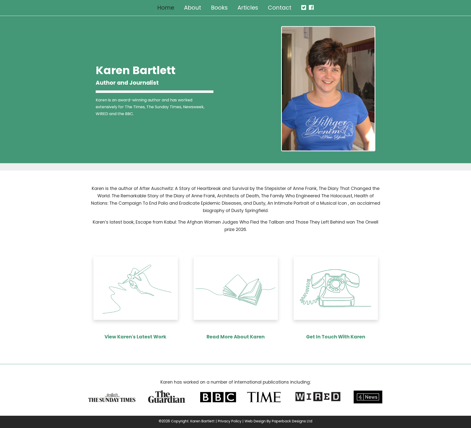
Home (165, 8)
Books (219, 8)
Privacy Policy (229, 421)
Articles (247, 8)
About (192, 8)
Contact (279, 8)
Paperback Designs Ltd (292, 421)
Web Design (255, 421)
